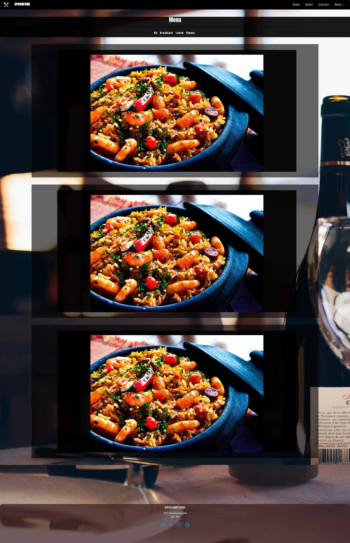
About (309, 5)
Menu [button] (339, 5)
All (155, 33)
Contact (323, 5)
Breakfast (166, 33)
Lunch (180, 33)
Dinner (190, 33)
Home (296, 5)
